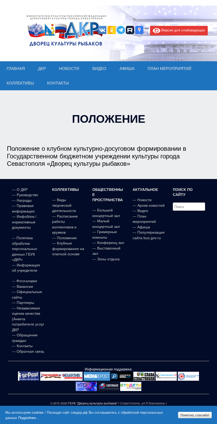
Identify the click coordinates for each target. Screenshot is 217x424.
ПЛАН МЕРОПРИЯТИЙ (169, 68)
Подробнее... (28, 417)
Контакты (24, 346)
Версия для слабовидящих (182, 29)
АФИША (127, 68)
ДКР (42, 68)
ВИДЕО (99, 68)
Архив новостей (151, 205)
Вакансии (25, 286)
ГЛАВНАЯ (16, 68)
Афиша (143, 227)
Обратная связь (30, 351)
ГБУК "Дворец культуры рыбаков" (92, 403)
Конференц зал (110, 243)
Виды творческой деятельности (64, 205)
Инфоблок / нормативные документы (24, 221)
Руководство (27, 195)
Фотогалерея (26, 281)
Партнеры (25, 302)
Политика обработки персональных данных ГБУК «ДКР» (24, 249)
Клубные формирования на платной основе (68, 248)
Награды (24, 200)
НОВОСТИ (69, 68)
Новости (144, 200)
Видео (142, 211)
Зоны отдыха (108, 259)
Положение (67, 238)
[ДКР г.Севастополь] (64, 30)
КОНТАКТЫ (58, 83)
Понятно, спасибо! (194, 415)
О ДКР (22, 189)
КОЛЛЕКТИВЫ (20, 83)
